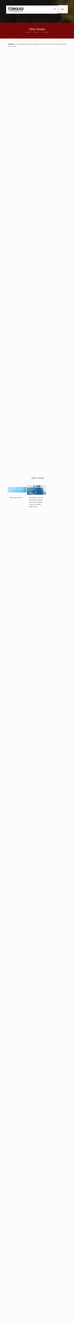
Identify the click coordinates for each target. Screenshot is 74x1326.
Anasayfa (27, 32)
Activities (35, 32)
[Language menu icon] (63, 9)
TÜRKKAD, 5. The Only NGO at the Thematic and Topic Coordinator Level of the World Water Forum (36, 502)
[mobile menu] (54, 9)
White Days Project (16, 498)
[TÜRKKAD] (16, 10)
